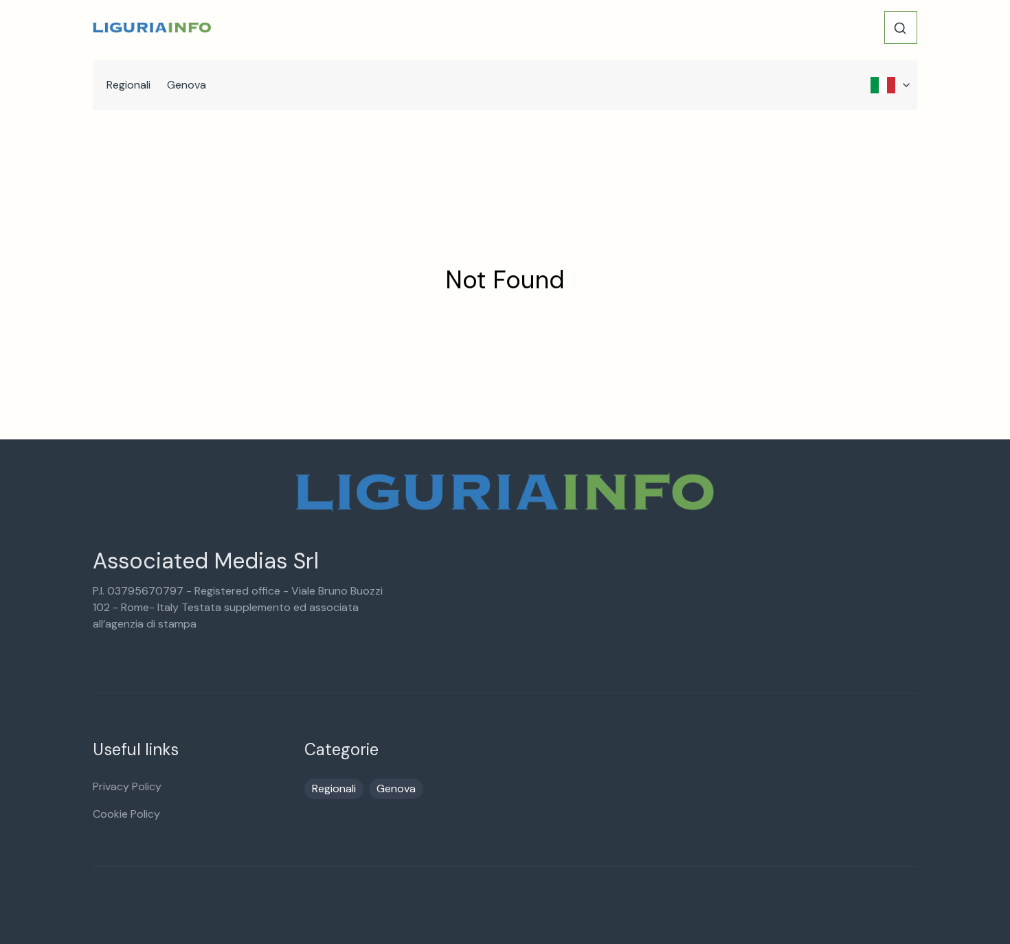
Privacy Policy (127, 786)
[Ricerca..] (900, 28)
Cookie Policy (126, 814)
